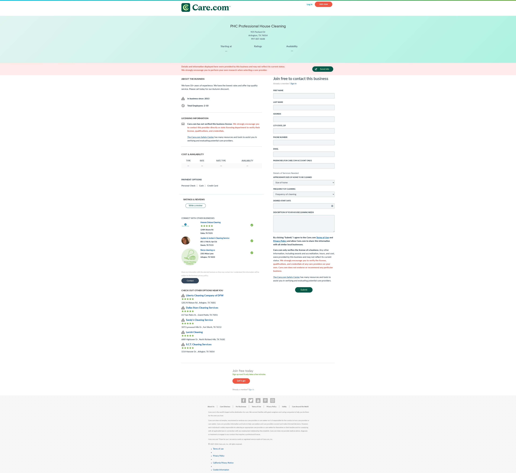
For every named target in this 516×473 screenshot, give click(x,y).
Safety (284, 406)
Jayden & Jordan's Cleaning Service (214, 238)
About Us (211, 406)
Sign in (293, 84)
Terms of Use (322, 237)
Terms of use (218, 449)
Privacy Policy (279, 241)
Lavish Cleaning (194, 332)
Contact (190, 281)
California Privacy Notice (223, 463)
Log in (309, 4)
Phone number (280, 137)
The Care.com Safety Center (286, 277)
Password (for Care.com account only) (292, 161)
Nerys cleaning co (207, 250)
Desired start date (282, 201)
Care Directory (225, 406)
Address (277, 114)
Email (275, 149)
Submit (303, 290)
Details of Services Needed (286, 173)
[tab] (304, 173)
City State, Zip (279, 126)
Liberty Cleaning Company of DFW (204, 295)
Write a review (195, 205)
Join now (323, 4)
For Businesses (241, 406)
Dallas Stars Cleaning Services (202, 308)
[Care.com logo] (206, 8)
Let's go (241, 381)
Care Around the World (300, 406)
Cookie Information (221, 470)
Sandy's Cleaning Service (199, 320)
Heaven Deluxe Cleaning (210, 222)
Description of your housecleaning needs (293, 212)
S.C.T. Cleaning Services (199, 344)
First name (278, 91)
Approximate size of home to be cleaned (292, 177)
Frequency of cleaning (284, 189)
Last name (278, 102)
